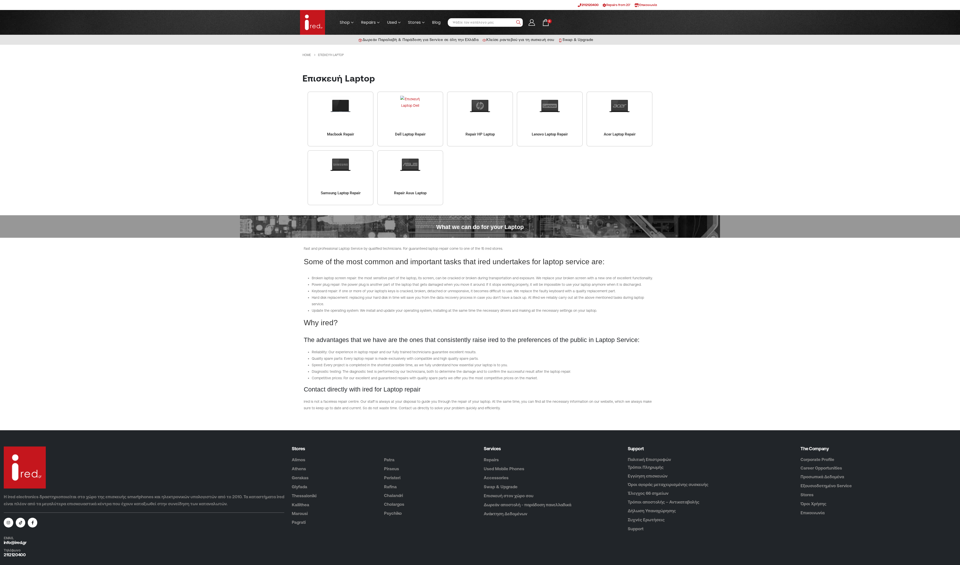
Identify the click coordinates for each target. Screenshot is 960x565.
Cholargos (394, 504)
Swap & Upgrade (501, 486)
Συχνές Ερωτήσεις (646, 519)
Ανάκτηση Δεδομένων (505, 513)
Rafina (390, 486)
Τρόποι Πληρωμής (646, 467)
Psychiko (393, 513)
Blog (436, 22)
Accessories (496, 477)
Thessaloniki (304, 495)
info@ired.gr (15, 542)
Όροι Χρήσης (813, 503)
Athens (299, 468)
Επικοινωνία (812, 512)
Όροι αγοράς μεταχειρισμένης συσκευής (668, 484)
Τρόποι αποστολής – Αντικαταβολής (663, 502)
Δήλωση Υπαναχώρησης (652, 510)
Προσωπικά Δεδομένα (822, 476)
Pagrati (299, 522)
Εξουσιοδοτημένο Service (826, 485)
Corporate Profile (817, 459)
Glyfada (299, 486)
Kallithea (300, 504)
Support (636, 528)
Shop (345, 22)
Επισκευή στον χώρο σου (509, 495)
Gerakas (300, 477)
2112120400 (590, 5)
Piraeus (391, 468)
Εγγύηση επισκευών (648, 476)
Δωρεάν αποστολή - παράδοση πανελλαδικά (527, 504)
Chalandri (393, 495)
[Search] (518, 22)
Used (392, 22)
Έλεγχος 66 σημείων (648, 493)
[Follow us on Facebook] (32, 522)
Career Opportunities (821, 468)
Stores (414, 22)
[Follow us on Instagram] (8, 522)
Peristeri (392, 477)
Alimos (298, 459)
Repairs (368, 22)
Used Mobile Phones (504, 468)
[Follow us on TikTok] (20, 522)
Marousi (300, 513)
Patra (389, 459)
